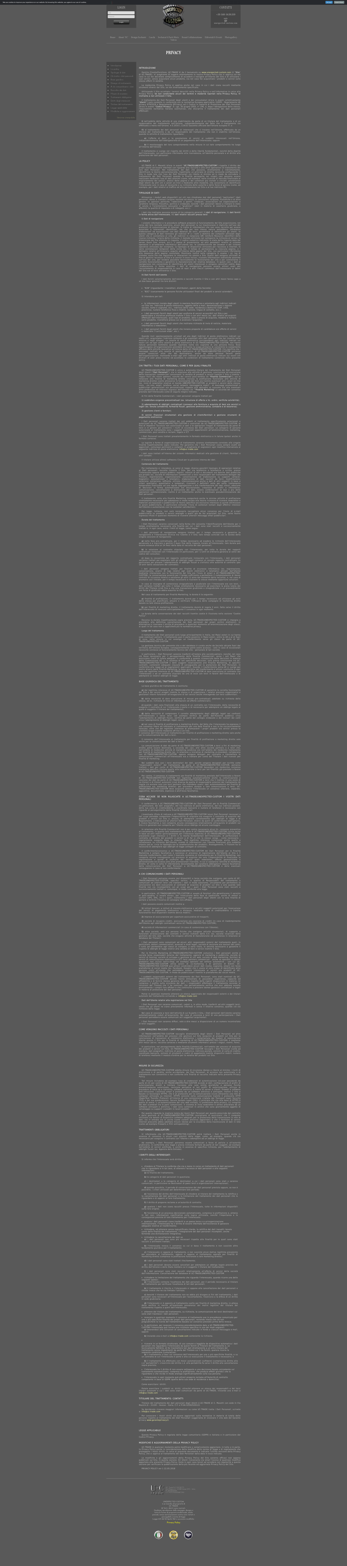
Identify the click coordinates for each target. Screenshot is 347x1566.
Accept (329, 2)
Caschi (152, 37)
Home (112, 37)
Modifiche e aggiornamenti (123, 111)
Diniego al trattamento (121, 83)
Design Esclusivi (138, 37)
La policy (115, 69)
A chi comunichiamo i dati (122, 87)
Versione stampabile (126, 118)
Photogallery (231, 37)
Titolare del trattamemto (122, 104)
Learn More (339, 2)
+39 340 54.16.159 (225, 14)
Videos (174, 40)
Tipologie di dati (118, 73)
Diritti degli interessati (120, 101)
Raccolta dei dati (118, 90)
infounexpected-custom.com (225, 20)
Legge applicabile (119, 108)
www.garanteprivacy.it (158, 1420)
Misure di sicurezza (119, 94)
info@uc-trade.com (188, 449)
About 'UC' (123, 37)
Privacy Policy (173, 1523)
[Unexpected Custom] (173, 15)
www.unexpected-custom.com (216, 72)
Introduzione (116, 66)
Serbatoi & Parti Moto (168, 37)
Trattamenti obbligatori (121, 97)
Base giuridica (117, 80)
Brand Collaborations (192, 37)
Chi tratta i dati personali (122, 76)
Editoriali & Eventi (213, 37)
